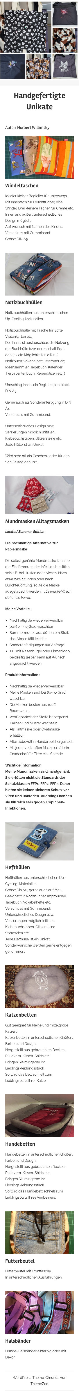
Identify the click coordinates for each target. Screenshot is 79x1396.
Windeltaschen (21, 185)
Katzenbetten (21, 1015)
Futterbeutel (19, 1261)
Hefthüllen (17, 867)
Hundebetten (20, 1144)
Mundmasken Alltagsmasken (37, 521)
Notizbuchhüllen (24, 302)
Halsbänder (18, 1341)
